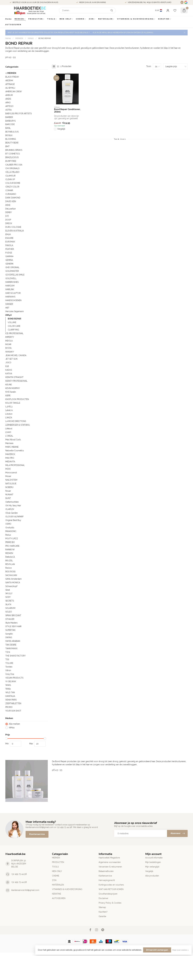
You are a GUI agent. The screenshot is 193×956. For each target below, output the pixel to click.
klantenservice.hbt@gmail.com (25, 890)
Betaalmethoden (106, 871)
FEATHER (9, 249)
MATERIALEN (105, 19)
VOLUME (12, 322)
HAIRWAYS (10, 297)
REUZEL (9, 560)
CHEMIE (80, 19)
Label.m (9, 410)
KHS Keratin (10, 392)
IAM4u (12, 728)
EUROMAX (10, 242)
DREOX (8, 223)
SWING (8, 637)
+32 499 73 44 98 (19, 874)
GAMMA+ (9, 256)
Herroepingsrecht (107, 880)
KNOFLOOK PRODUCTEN (17, 399)
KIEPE (7, 395)
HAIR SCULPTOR (13, 293)
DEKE (7, 205)
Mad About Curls (13, 439)
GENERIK (9, 264)
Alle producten (152, 876)
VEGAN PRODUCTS (14, 678)
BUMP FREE (10, 161)
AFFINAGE (10, 84)
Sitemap (102, 907)
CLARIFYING (13, 330)
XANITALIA (10, 696)
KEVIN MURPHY (12, 388)
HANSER (9, 304)
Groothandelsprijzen (108, 894)
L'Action (8, 414)
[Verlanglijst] (175, 10)
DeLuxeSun (10, 209)
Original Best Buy (13, 520)
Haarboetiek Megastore (109, 858)
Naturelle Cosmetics (14, 450)
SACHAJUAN (11, 575)
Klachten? (103, 912)
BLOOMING (10, 139)
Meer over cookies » (180, 950)
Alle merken (14, 724)
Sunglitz (9, 634)
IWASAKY (9, 352)
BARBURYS (10, 121)
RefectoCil (10, 557)
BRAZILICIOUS (12, 157)
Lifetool (8, 428)
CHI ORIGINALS (12, 168)
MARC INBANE (12, 447)
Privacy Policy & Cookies (110, 903)
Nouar (8, 491)
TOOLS (51, 19)
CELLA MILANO (12, 172)
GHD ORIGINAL (12, 267)
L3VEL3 (8, 406)
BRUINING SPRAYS (13, 150)
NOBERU (9, 487)
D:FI (7, 216)
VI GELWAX (10, 681)
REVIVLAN (10, 564)
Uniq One (9, 674)
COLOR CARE (14, 326)
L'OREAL (9, 436)
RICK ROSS (10, 571)
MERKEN (19, 19)
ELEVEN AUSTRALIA (14, 231)
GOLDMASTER (12, 271)
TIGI (7, 659)
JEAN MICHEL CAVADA (15, 355)
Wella (8, 689)
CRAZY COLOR (12, 187)
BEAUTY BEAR (11, 143)
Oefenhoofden (12, 502)
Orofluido (9, 527)
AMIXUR (9, 95)
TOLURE (9, 663)
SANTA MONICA (12, 582)
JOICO (8, 362)
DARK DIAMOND (12, 198)
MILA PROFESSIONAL (15, 465)
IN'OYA (8, 348)
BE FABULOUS (12, 132)
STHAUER (9, 619)
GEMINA (9, 260)
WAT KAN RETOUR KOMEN (111, 889)
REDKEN (9, 553)
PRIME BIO (10, 542)
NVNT (8, 498)
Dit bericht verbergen (157, 950)
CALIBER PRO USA (13, 165)
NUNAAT (9, 494)
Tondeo (8, 667)
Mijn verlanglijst (152, 867)
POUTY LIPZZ (11, 538)
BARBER (9, 117)
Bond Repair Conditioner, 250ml (67, 110)
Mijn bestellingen (153, 862)
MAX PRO (9, 458)
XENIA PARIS (11, 700)
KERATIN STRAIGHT (14, 377)
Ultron (8, 670)
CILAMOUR (10, 176)
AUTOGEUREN (13, 25)
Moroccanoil (11, 472)
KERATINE (164, 19)
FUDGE (8, 253)
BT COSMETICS (12, 154)
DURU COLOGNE (13, 227)
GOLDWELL (11, 278)
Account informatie (153, 858)
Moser (8, 476)
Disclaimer (103, 898)
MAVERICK (10, 454)
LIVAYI (8, 432)
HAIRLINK (9, 289)
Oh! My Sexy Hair (13, 505)
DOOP (8, 220)
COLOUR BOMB (12, 183)
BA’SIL (8, 128)
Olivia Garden (11, 513)
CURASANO (10, 194)
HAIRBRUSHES (12, 282)
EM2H (8, 234)
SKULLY (8, 593)
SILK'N (8, 604)
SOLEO (8, 612)
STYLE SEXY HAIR (13, 626)
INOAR (8, 344)
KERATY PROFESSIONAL (16, 381)
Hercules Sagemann (14, 311)
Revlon (8, 568)
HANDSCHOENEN (13, 300)
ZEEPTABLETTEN (13, 703)
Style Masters (11, 623)
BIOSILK (9, 135)
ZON (91, 19)
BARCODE (10, 124)
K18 (7, 366)
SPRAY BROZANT (13, 615)
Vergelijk (61, 129)
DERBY (8, 212)
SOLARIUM (10, 608)
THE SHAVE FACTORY (15, 656)
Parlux (8, 535)
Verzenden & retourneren (110, 867)
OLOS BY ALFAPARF (14, 516)
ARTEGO (9, 106)
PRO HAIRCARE (12, 546)
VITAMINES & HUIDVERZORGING (135, 19)
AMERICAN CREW (13, 91)
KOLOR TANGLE (12, 403)
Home (8, 19)
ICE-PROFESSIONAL (14, 333)
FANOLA (9, 245)
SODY (8, 597)
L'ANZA (8, 417)
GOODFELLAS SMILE (14, 275)
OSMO (8, 524)
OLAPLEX (9, 509)
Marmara (9, 443)
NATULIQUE (10, 483)
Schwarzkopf (11, 586)
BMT (7, 146)
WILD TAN (10, 692)
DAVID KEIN (10, 201)
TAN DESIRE (10, 645)
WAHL (8, 685)
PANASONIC (10, 531)
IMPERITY (9, 337)
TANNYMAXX (11, 648)
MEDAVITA (10, 461)
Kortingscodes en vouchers (111, 885)
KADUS (8, 370)
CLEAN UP (10, 179)
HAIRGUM (9, 286)
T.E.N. (7, 652)
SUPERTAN (10, 630)
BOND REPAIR (44, 38)
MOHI (7, 469)
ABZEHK (9, 80)
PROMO (9, 707)
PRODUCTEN (35, 19)
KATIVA (8, 373)
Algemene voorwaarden (110, 862)
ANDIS (8, 99)
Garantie (102, 916)
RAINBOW (10, 549)
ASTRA (8, 110)
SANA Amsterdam (13, 579)
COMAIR (9, 190)
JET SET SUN (11, 359)
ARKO (8, 102)
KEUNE (8, 384)
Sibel (7, 590)
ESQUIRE (9, 238)
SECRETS (9, 601)
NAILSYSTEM (11, 480)
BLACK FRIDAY (12, 77)
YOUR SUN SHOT (13, 711)
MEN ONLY (65, 19)
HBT (7, 308)
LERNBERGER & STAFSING (17, 425)
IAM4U (31, 38)
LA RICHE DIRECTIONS (15, 421)
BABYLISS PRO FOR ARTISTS (18, 113)
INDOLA (9, 341)
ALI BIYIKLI (10, 88)
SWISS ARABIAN (12, 641)
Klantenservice (37, 834)
